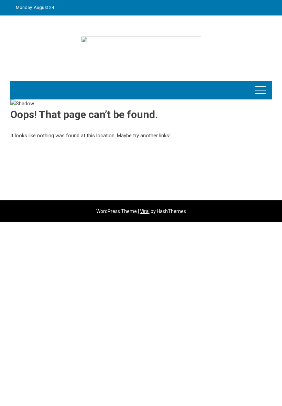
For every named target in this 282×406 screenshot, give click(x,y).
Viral (145, 211)
